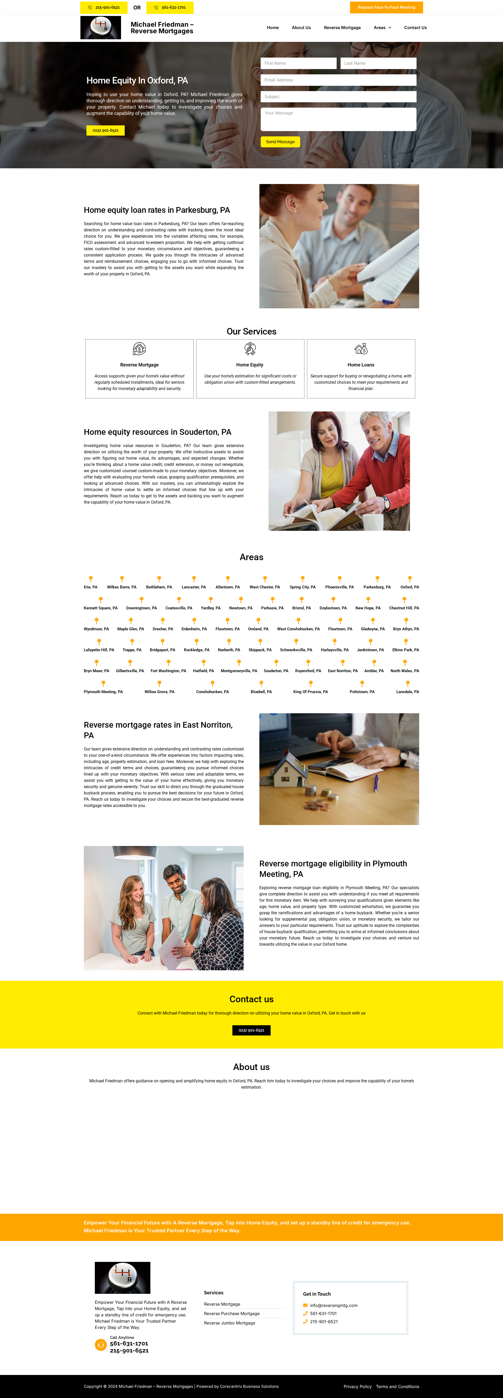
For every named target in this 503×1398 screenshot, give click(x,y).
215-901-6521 (129, 1350)
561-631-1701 (129, 1343)
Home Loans (361, 364)
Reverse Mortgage (342, 27)
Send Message (280, 141)
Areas (380, 27)
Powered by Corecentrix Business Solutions (237, 1386)
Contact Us (415, 27)
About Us (301, 27)
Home (273, 27)
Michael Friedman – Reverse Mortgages (162, 27)
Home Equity (250, 364)
